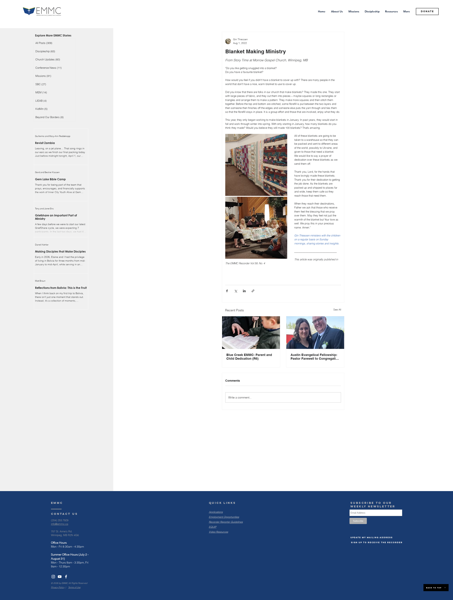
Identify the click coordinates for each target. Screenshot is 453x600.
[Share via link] (253, 291)
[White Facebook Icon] (66, 576)
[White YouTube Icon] (59, 576)
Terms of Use (74, 587)
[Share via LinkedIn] (244, 291)
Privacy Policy (57, 587)
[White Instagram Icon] (53, 576)
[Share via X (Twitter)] (235, 291)
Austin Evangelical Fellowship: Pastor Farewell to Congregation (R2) (315, 356)
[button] (371, 537)
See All (337, 309)
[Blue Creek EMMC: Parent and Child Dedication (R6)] (251, 332)
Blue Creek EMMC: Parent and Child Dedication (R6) (249, 356)
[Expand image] (256, 165)
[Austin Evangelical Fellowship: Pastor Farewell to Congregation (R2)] (315, 332)
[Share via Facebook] (227, 291)
